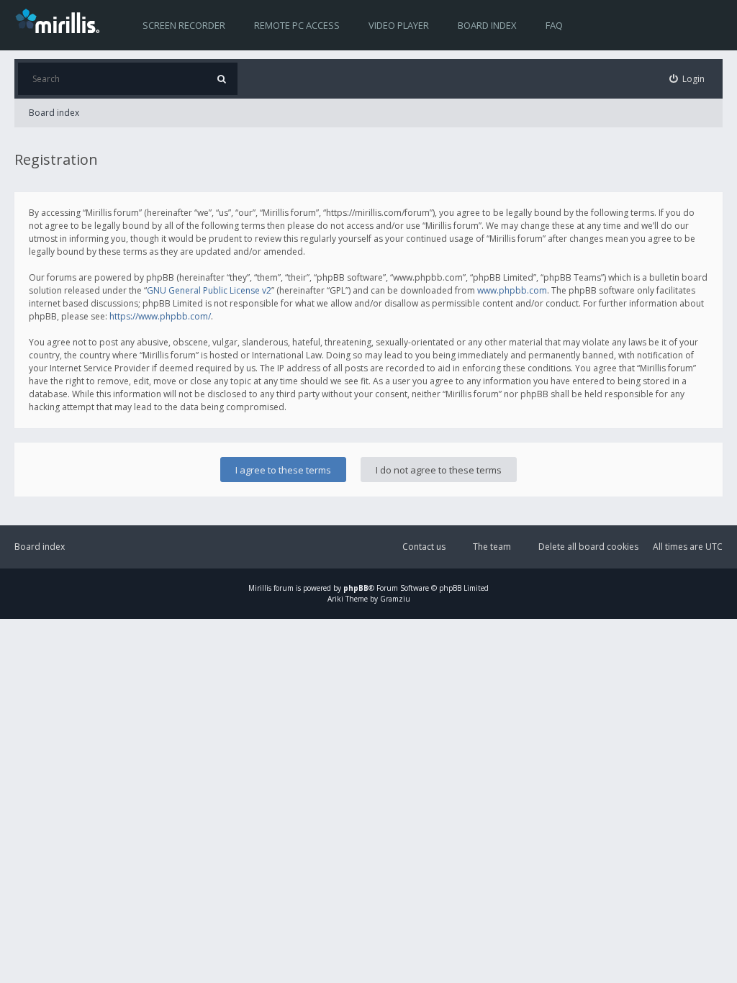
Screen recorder (184, 25)
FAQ (554, 25)
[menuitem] (687, 79)
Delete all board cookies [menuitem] (588, 546)
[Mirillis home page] (60, 20)
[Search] (221, 79)
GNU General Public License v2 (209, 290)
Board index (487, 25)
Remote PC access (297, 25)
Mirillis (259, 588)
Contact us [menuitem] (424, 546)
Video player (398, 25)
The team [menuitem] (492, 546)
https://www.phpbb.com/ (160, 316)
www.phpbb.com (512, 290)
